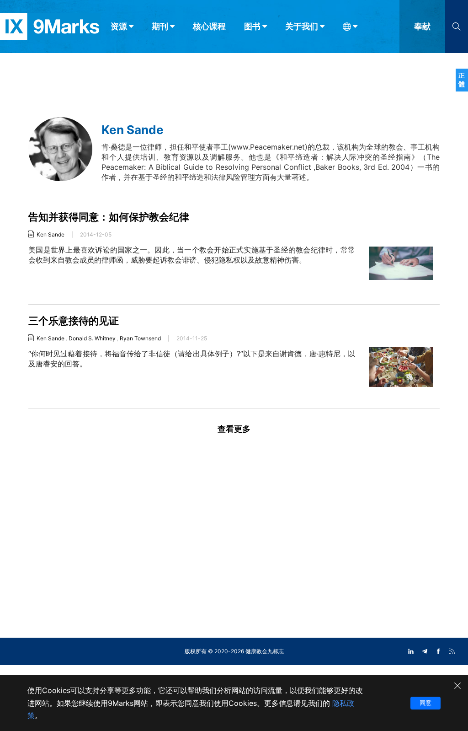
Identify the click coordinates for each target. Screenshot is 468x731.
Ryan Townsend (140, 338)
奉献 (422, 26)
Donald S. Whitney (92, 338)
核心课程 (209, 26)
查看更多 (234, 429)
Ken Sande (50, 234)
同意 (425, 702)
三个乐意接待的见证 (73, 321)
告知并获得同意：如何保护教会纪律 (108, 217)
